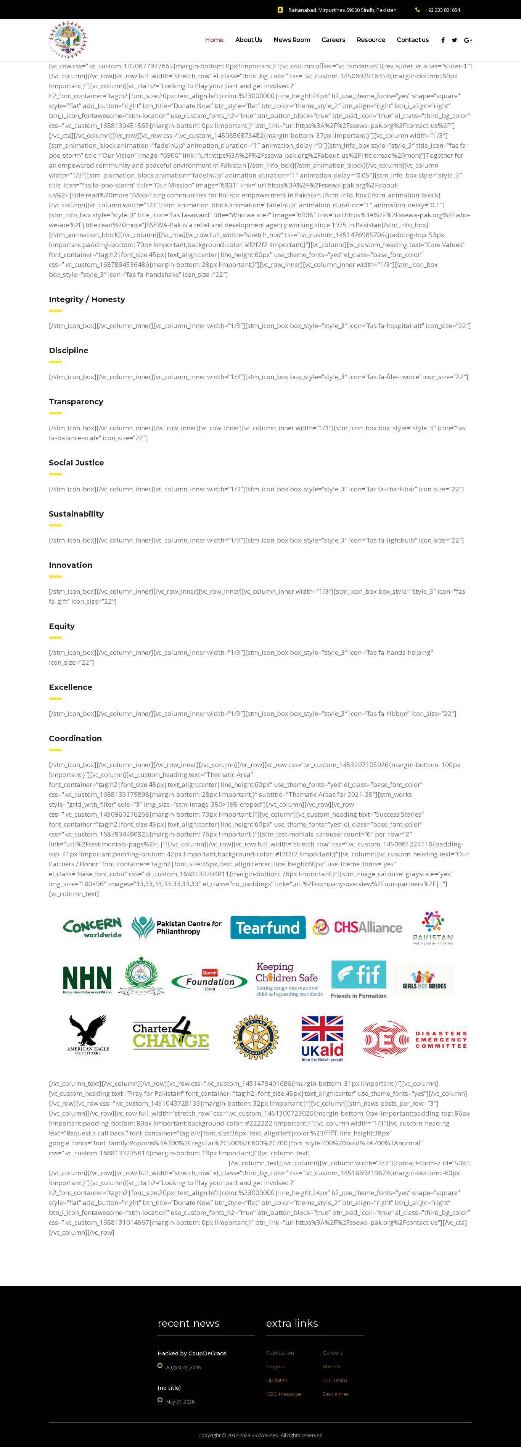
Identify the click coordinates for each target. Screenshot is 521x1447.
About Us (248, 40)
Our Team (335, 1380)
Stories (331, 1366)
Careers (334, 40)
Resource (371, 40)
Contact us (413, 40)
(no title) (169, 1387)
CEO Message (283, 1394)
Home (214, 40)
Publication (280, 1353)
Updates (277, 1380)
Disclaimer (336, 1394)
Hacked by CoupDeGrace (192, 1353)
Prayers (275, 1366)
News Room (292, 40)
